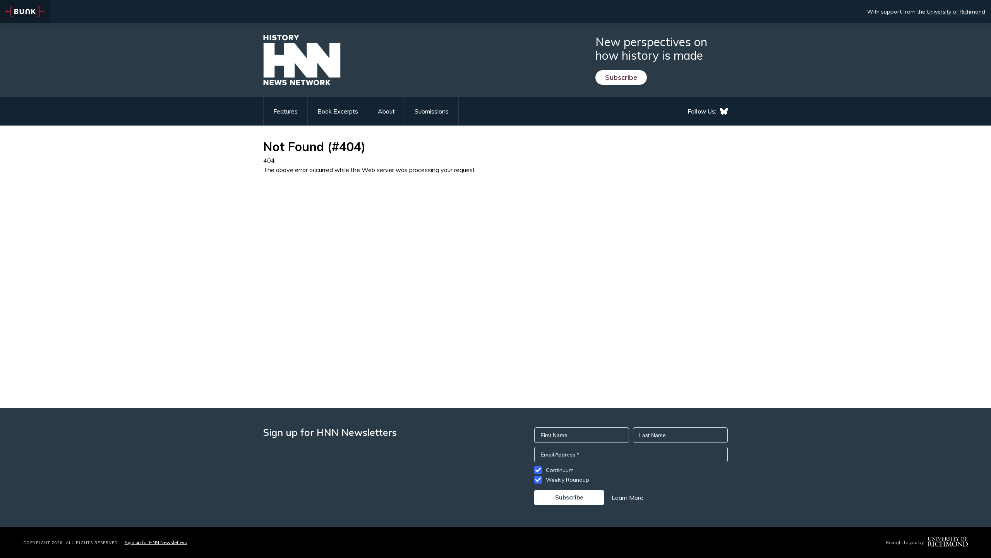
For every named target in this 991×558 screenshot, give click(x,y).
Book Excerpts (337, 111)
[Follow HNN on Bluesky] (724, 111)
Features (285, 111)
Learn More (627, 497)
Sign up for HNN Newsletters (156, 542)
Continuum (560, 470)
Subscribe (621, 77)
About (386, 111)
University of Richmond (956, 11)
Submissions (432, 111)
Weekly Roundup (567, 479)
